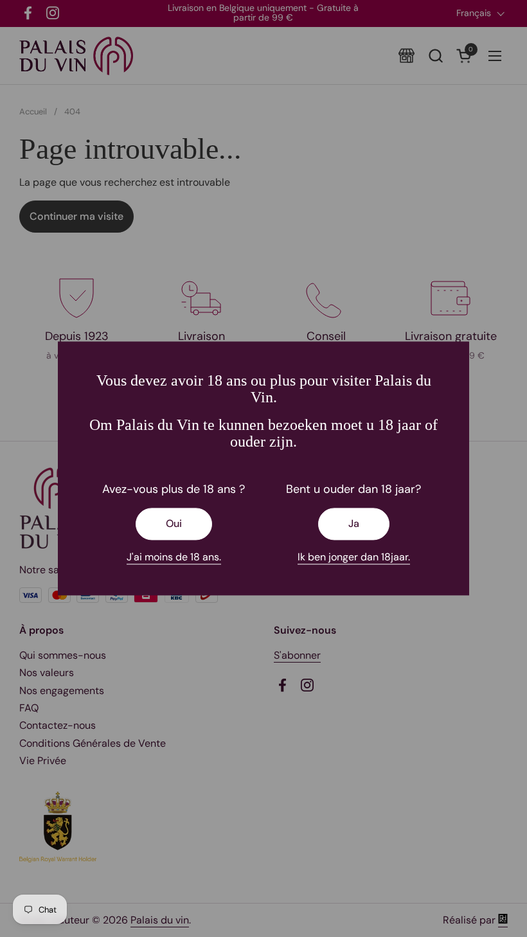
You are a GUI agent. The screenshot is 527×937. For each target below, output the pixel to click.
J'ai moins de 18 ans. (174, 557)
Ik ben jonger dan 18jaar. (354, 557)
